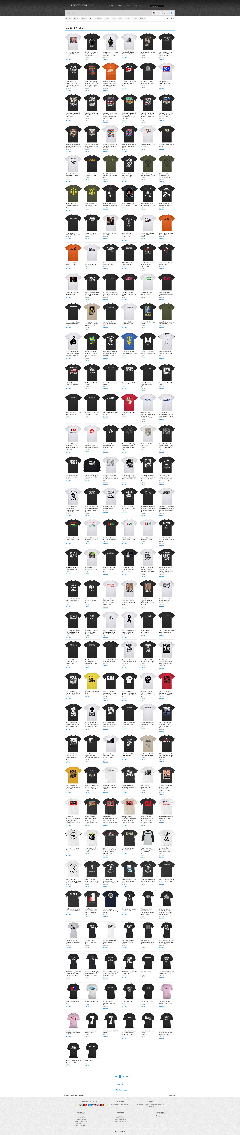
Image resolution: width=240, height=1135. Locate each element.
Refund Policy (81, 1123)
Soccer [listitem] (135, 19)
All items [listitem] (68, 19)
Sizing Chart (120, 1118)
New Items (71, 13)
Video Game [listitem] (98, 19)
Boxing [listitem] (128, 19)
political (82, 1095)
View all (169, 19)
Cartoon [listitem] (142, 19)
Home (111, 5)
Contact (137, 5)
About (120, 5)
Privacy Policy (81, 1120)
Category (74, 1095)
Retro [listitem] (113, 19)
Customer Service (120, 1120)
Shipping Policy (81, 1125)
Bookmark (160, 1116)
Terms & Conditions (81, 1121)
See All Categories (120, 1090)
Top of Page (172, 1095)
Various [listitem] (84, 19)
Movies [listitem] (76, 19)
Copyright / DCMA (120, 1121)
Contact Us (81, 1118)
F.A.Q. (128, 5)
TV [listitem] (90, 19)
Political (120, 1084)
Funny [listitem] (107, 19)
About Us (81, 1116)
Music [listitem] (120, 19)
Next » (128, 1076)
